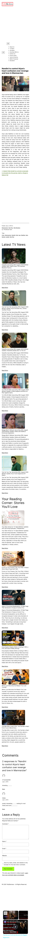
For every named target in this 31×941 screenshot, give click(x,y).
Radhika (23, 235)
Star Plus (11, 227)
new (20, 235)
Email (4, 848)
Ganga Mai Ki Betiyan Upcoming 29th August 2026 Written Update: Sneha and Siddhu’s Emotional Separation (15, 431)
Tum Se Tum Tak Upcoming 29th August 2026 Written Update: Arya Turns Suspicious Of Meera (15, 473)
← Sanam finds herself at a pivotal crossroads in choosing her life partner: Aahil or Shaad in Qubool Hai (15, 173)
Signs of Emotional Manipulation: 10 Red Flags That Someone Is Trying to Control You (15, 607)
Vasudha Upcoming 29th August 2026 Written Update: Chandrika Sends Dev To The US (15, 349)
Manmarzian (5, 227)
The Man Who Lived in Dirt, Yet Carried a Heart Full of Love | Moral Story (15, 727)
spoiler (7, 237)
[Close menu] (8, 43)
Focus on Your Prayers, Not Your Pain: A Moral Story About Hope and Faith (15, 568)
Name (4, 841)
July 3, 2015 (5, 799)
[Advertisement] (15, 24)
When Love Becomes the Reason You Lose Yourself (14, 686)
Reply (3, 789)
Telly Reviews (16, 227)
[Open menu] (3, 52)
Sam (27, 235)
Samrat (3, 237)
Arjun (3, 235)
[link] (5, 922)
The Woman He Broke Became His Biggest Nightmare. (15, 922)
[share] (25, 921)
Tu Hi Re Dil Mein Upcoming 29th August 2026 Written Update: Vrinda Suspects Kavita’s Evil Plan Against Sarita (15, 391)
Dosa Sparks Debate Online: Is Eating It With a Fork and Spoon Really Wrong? (15, 647)
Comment (5, 824)
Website (4, 855)
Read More (5, 287)
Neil (17, 235)
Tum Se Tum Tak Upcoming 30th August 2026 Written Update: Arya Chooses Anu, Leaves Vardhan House (15, 308)
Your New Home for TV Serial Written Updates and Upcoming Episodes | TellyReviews (15, 527)
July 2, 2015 (5, 781)
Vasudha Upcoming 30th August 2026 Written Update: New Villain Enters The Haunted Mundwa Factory (15, 266)
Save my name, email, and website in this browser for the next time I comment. (16, 863)
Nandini (13, 235)
